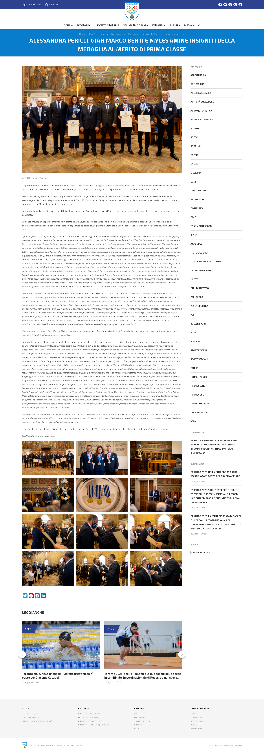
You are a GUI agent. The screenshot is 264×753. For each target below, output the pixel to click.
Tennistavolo (199, 377)
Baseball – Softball (203, 119)
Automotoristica (201, 110)
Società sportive (107, 25)
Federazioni (197, 199)
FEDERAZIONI (84, 25)
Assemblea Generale (204, 440)
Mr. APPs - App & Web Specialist (228, 745)
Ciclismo (196, 172)
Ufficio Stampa (197, 721)
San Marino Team (135, 25)
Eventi (173, 25)
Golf (193, 217)
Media (188, 25)
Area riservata (36, 4)
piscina (206, 448)
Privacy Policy (59, 745)
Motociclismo (199, 252)
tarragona (198, 452)
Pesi (193, 314)
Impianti (158, 25)
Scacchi (195, 341)
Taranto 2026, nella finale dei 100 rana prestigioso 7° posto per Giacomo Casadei (57, 675)
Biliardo (195, 128)
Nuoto (194, 279)
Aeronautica (198, 75)
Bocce (194, 137)
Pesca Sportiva (200, 306)
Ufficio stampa (199, 412)
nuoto (196, 448)
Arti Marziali (198, 84)
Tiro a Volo (197, 394)
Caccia (194, 155)
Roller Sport (198, 323)
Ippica (194, 235)
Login (24, 4)
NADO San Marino (201, 270)
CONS (67, 25)
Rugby (194, 332)
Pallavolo (197, 297)
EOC (236, 440)
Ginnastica (197, 208)
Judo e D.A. (196, 243)
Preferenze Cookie (74, 745)
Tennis (194, 368)
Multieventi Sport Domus (206, 261)
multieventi (230, 444)
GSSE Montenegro (201, 226)
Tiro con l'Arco (200, 403)
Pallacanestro (200, 288)
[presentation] (22, 654)
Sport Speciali (199, 359)
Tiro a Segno (198, 385)
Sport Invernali (200, 350)
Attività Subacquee (202, 101)
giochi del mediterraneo (206, 444)
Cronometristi (199, 190)
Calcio (194, 164)
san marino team (222, 448)
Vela (193, 421)
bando (222, 440)
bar (230, 440)
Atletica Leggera (201, 93)
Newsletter (196, 725)
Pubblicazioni (197, 728)
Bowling (196, 146)
